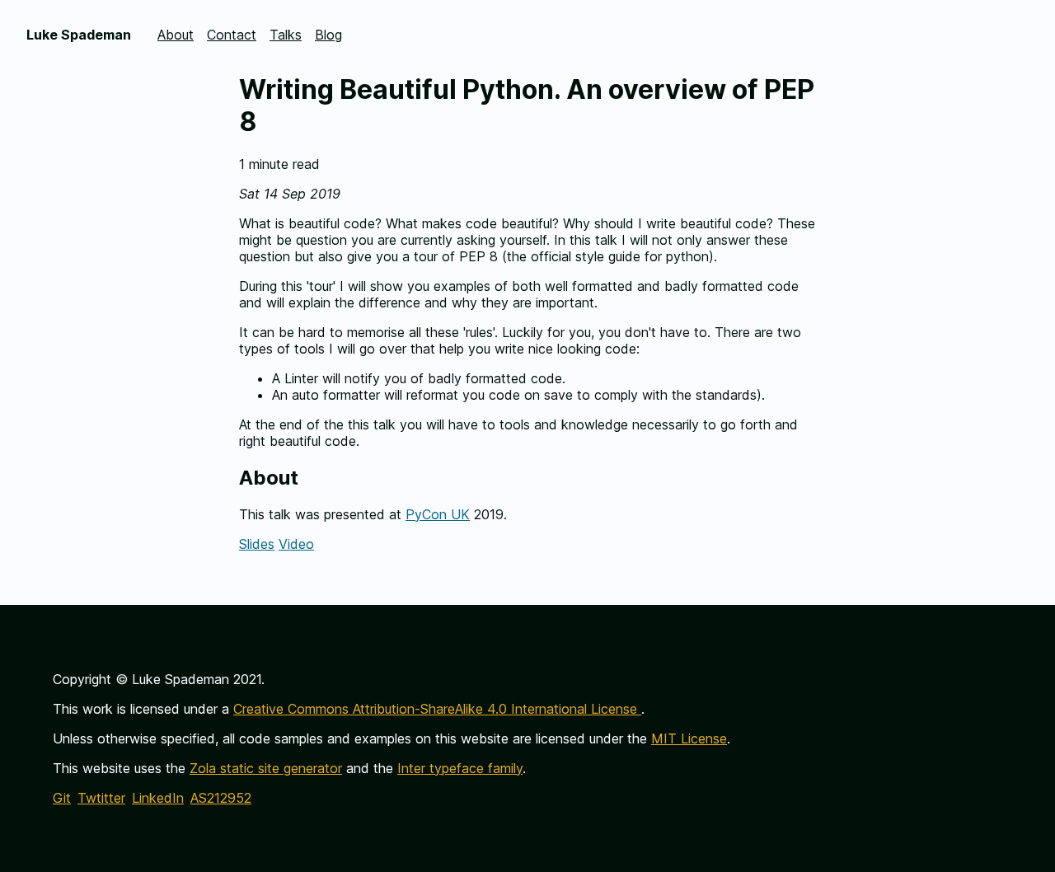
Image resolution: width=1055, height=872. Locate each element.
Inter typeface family (460, 768)
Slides (256, 544)
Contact (231, 34)
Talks (286, 34)
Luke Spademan (78, 34)
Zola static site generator (266, 768)
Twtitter (101, 798)
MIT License (689, 738)
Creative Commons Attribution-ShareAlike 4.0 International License (437, 709)
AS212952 (220, 798)
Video (296, 544)
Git (62, 798)
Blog (328, 34)
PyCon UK (438, 514)
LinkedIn (158, 798)
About (175, 34)
